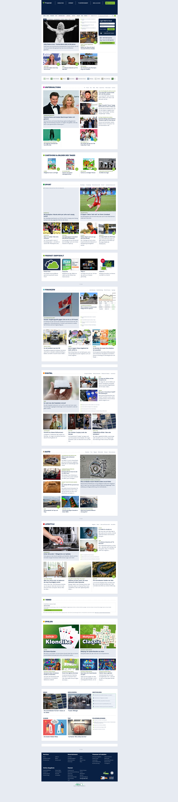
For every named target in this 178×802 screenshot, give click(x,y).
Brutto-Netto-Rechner (109, 760)
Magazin (95, 451)
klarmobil (57, 773)
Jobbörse (57, 756)
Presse (81, 771)
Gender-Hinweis (83, 770)
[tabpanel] (61, 34)
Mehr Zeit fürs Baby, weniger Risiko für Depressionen (102, 700)
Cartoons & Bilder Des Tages (60, 155)
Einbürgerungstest (71, 758)
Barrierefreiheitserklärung (73, 771)
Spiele (81, 756)
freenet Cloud (95, 758)
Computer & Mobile (88, 373)
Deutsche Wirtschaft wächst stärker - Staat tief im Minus (89, 317)
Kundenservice (71, 770)
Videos (81, 758)
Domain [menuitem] (85, 15)
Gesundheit (113, 524)
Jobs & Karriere (92, 289)
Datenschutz (70, 775)
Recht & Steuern (107, 289)
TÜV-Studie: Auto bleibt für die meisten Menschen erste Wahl (89, 322)
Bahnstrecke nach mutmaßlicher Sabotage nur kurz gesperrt (103, 695)
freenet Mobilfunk (47, 770)
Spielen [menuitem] (78, 15)
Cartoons (113, 87)
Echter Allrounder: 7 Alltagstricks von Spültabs (101, 697)
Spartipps (113, 289)
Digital (48, 373)
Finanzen (50, 289)
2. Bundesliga (88, 184)
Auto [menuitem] (56, 15)
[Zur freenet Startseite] (47, 3)
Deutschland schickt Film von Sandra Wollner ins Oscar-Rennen (89, 28)
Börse (44, 756)
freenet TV (45, 771)
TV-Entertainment (83, 3)
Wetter (56, 758)
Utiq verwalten (71, 778)
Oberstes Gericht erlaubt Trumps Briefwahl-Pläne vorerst (102, 703)
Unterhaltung (53, 87)
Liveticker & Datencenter (110, 184)
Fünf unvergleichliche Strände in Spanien (88, 554)
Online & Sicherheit (96, 373)
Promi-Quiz (70, 761)
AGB (69, 780)
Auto (47, 451)
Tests (91, 451)
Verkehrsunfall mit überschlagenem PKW (100, 727)
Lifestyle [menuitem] (68, 15)
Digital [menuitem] (73, 15)
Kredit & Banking (100, 289)
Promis (87, 87)
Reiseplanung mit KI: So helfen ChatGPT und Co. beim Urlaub (90, 404)
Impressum (70, 773)
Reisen (98, 524)
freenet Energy (46, 775)
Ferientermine (46, 760)
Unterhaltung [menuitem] (62, 15)
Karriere (81, 775)
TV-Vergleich (107, 763)
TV (84, 87)
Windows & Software (106, 373)
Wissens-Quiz (82, 760)
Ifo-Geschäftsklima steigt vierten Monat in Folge (88, 319)
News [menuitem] (44, 15)
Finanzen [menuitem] (52, 15)
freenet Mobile (58, 771)
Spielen (49, 621)
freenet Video (58, 770)
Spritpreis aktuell (46, 758)
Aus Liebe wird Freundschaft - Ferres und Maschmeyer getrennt (88, 25)
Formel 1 (103, 184)
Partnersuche (58, 760)
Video (94, 87)
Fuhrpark (106, 451)
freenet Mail (94, 760)
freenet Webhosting (96, 761)
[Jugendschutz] (79, 784)
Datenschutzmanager (72, 776)
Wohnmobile (100, 451)
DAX (100, 305)
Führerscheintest (112, 451)
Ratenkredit (107, 758)
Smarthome (113, 373)
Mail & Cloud (96, 3)
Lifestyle (49, 524)
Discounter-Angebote (96, 756)
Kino (91, 87)
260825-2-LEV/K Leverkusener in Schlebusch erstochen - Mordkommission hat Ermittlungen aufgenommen (104, 722)
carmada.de (57, 775)
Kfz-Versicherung (95, 763)
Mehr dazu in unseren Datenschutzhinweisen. (102, 612)
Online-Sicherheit (108, 756)
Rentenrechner (108, 761)
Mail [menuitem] (82, 15)
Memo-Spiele (108, 87)
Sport (48, 184)
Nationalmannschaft (96, 184)
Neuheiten (87, 451)
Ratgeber (94, 524)
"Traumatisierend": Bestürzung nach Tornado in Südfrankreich (103, 706)
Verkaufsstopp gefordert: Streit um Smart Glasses (89, 408)
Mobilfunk (61, 3)
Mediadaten (82, 773)
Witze (97, 87)
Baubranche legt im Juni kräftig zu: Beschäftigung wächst (89, 325)
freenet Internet (46, 773)
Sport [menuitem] (48, 15)
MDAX (100, 307)
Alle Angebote (111, 3)
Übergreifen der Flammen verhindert (99, 729)
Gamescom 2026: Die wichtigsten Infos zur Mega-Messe (90, 406)
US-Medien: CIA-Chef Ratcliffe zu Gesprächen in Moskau (89, 19)
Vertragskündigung (84, 776)
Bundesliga (82, 184)
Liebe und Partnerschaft (105, 524)
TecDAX (101, 309)
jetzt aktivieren (48, 610)
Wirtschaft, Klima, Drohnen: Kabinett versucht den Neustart (89, 22)
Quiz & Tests (101, 87)
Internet (70, 3)
